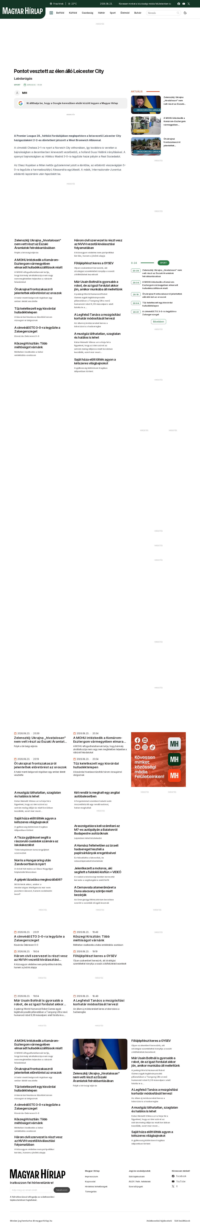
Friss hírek (58, 3)
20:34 (136, 282)
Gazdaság (87, 12)
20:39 (136, 270)
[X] (189, 4)
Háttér (101, 12)
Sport (113, 12)
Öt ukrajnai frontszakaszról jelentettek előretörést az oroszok (172, 145)
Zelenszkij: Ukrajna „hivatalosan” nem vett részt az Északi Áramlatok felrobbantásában (174, 104)
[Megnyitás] (51, 12)
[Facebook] (179, 4)
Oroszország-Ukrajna (149, 110)
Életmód (125, 12)
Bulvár (137, 12)
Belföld (60, 12)
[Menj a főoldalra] (23, 10)
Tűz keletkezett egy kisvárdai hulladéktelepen (157, 304)
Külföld (73, 12)
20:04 (136, 303)
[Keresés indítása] (178, 13)
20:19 (136, 294)
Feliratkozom (62, 1190)
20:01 (136, 312)
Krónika (141, 131)
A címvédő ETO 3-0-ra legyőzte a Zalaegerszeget (159, 313)
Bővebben (158, 321)
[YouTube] (183, 4)
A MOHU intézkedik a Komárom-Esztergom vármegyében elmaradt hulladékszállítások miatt (174, 126)
